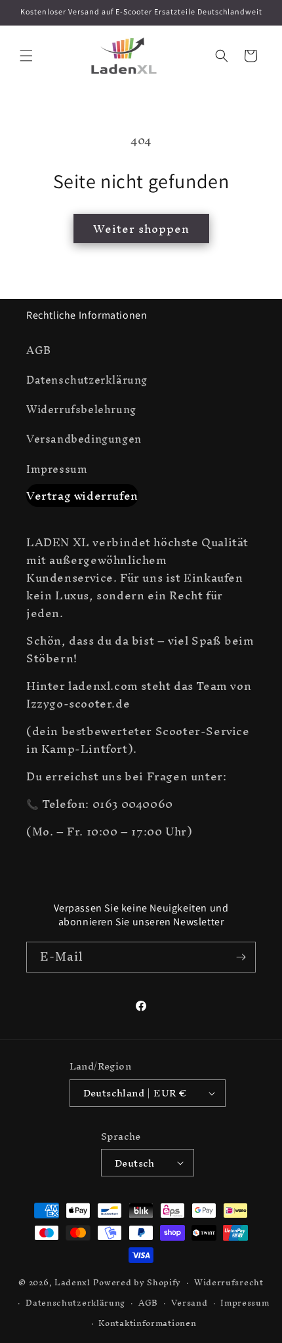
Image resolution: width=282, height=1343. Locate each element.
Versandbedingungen (84, 439)
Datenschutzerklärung (87, 379)
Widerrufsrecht (229, 1282)
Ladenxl (72, 1282)
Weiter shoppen (141, 228)
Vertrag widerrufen (82, 495)
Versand (189, 1302)
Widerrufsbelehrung (81, 409)
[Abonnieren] (240, 957)
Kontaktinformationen (147, 1323)
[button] (26, 55)
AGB (38, 350)
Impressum (56, 469)
